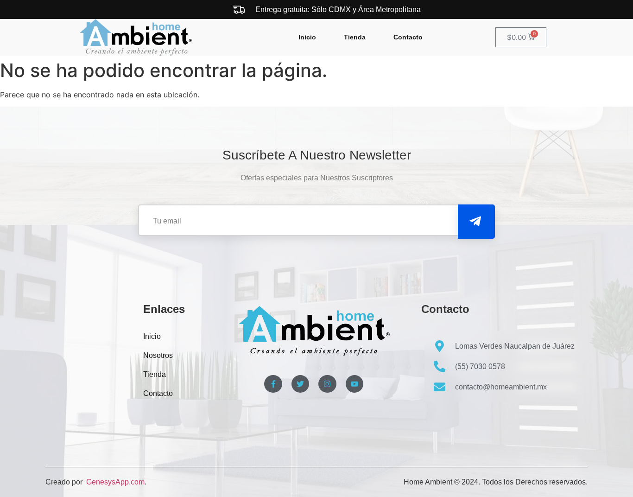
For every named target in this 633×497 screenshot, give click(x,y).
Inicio (307, 37)
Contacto (408, 37)
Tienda (355, 37)
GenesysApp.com (114, 482)
